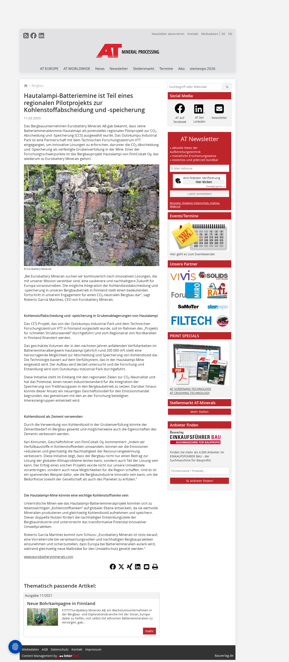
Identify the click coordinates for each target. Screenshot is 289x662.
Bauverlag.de (224, 656)
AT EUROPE (49, 68)
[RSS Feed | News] (26, 35)
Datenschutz (60, 649)
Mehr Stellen (199, 412)
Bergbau (38, 85)
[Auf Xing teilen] (129, 568)
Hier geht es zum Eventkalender (192, 254)
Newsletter (119, 68)
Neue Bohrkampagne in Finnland (61, 603)
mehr (149, 631)
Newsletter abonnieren (168, 34)
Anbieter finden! (201, 481)
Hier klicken (204, 182)
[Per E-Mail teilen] (146, 566)
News (100, 68)
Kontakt (192, 34)
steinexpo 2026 (202, 68)
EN (230, 34)
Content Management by (40, 656)
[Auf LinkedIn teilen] (138, 568)
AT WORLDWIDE (76, 68)
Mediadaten (209, 34)
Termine (166, 68)
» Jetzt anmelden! (199, 194)
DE (223, 34)
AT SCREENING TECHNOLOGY (190, 389)
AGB (45, 649)
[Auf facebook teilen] (113, 568)
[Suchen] (227, 86)
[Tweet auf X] (121, 568)
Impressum (93, 649)
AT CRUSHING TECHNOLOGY (190, 393)
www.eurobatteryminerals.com (48, 556)
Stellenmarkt (143, 68)
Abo (181, 68)
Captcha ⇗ (215, 186)
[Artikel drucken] (155, 566)
